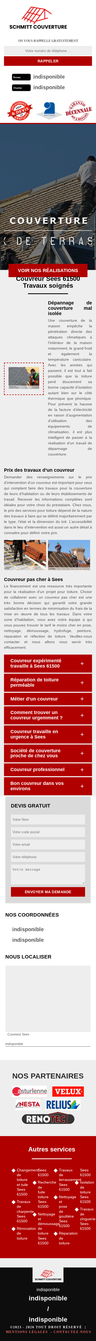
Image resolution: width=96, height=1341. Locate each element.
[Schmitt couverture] (38, 17)
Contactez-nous (72, 1332)
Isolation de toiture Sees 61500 (86, 1192)
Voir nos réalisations (48, 270)
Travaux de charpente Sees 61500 (23, 1211)
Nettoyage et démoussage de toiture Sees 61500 (44, 1228)
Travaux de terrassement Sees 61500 (65, 1180)
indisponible (28, 929)
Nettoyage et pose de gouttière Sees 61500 (65, 1211)
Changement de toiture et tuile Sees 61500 (23, 1182)
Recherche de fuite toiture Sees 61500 (44, 1194)
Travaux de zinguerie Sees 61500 (86, 1219)
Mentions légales (27, 1332)
